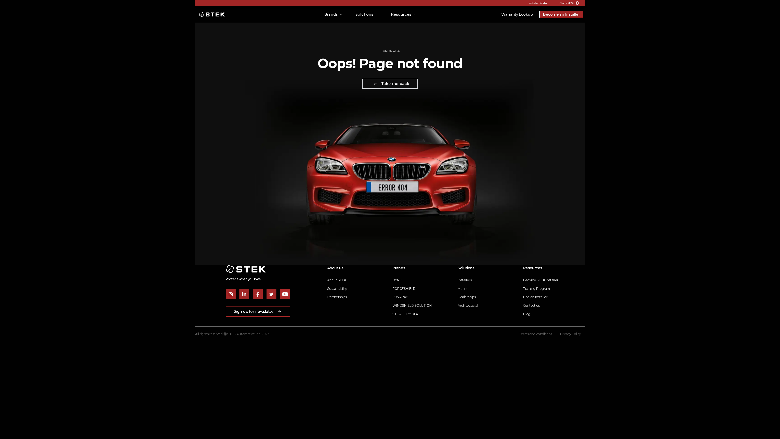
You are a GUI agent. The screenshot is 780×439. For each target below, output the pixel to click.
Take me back (395, 83)
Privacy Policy (570, 334)
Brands (331, 14)
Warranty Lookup (517, 14)
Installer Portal (538, 3)
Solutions (364, 14)
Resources (401, 14)
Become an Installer (561, 14)
